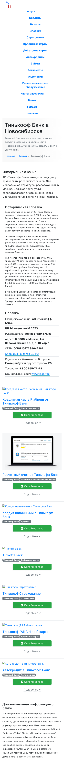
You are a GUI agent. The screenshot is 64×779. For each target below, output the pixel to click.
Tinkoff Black (12, 555)
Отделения (35, 76)
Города (32, 106)
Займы (35, 63)
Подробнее (31, 422)
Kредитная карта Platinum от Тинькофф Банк (25, 401)
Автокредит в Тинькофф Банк (26, 670)
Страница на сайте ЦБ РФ (22, 353)
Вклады (35, 24)
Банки (32, 100)
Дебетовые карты (35, 50)
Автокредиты (35, 57)
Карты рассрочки (32, 93)
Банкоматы (35, 70)
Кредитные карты (35, 44)
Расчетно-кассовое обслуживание (35, 85)
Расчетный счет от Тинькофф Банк (30, 475)
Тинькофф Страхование (21, 594)
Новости (32, 113)
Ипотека (35, 30)
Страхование (35, 37)
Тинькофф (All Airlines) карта (25, 632)
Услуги (31, 11)
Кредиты (35, 17)
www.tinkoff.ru (41, 373)
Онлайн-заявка (33, 415)
